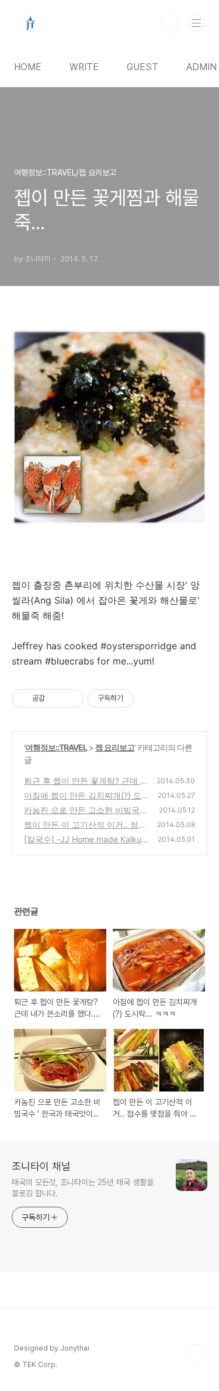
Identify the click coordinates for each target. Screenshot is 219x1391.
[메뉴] (196, 23)
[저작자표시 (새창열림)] (139, 698)
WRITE (84, 67)
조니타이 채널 (41, 1166)
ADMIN (201, 67)
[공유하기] (55, 698)
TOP (195, 1353)
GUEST (142, 67)
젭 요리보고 (114, 747)
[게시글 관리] (70, 698)
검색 (170, 23)
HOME (27, 67)
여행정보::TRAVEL (56, 747)
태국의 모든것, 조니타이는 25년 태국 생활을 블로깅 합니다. (83, 1187)
